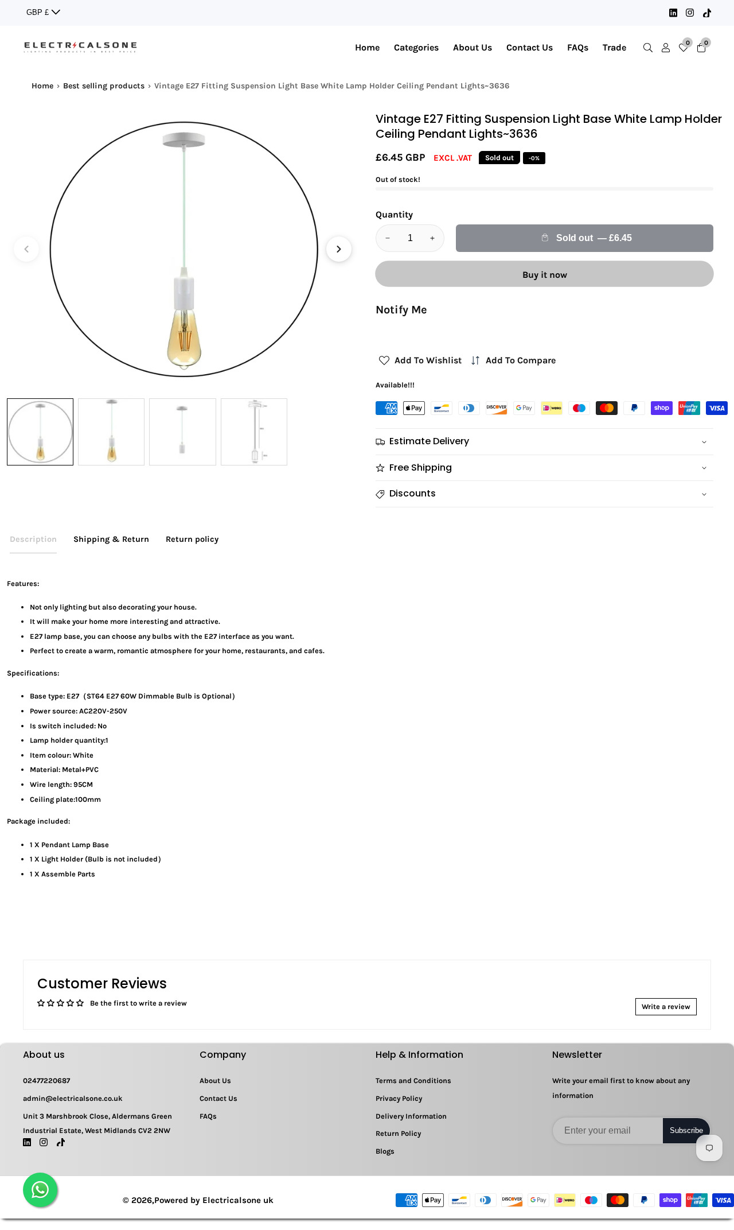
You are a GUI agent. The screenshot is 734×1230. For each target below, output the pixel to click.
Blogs (385, 1151)
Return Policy (398, 1133)
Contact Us (529, 47)
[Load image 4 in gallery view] (254, 431)
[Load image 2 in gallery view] (111, 431)
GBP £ (38, 12)
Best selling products (104, 86)
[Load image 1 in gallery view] (40, 431)
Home (367, 47)
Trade (614, 47)
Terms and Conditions (413, 1080)
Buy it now (544, 274)
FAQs (577, 47)
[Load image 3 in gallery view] (182, 431)
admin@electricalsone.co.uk (73, 1098)
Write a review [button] (666, 1006)
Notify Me (401, 309)
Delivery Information (411, 1116)
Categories (416, 47)
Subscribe (686, 1130)
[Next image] (339, 249)
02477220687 (46, 1080)
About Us (472, 47)
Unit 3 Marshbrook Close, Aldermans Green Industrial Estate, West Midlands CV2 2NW (97, 1123)
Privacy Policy (399, 1098)
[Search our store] (650, 47)
